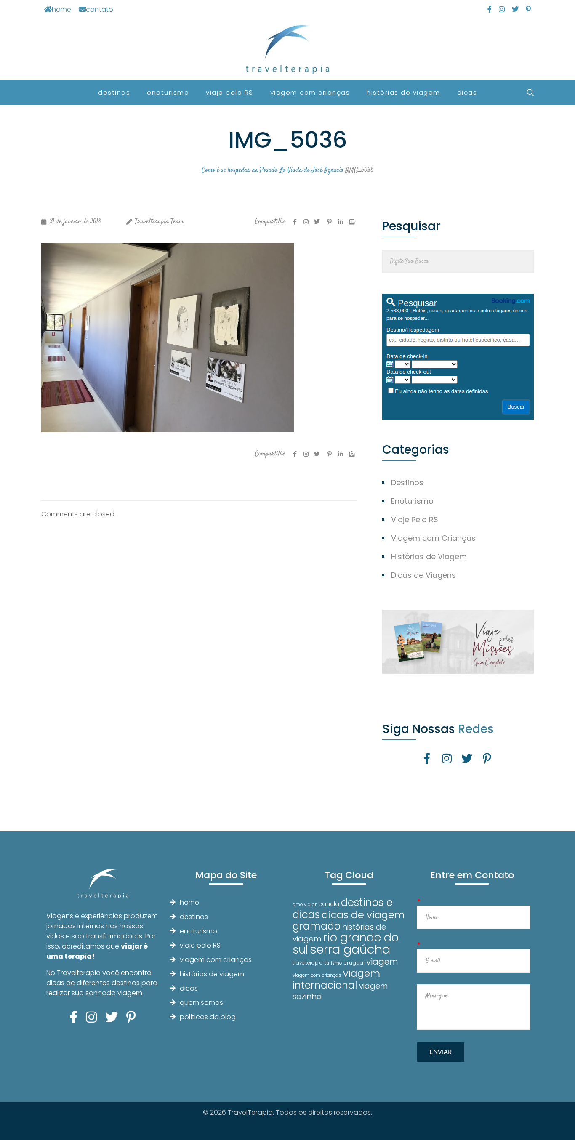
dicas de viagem (363, 915)
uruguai (354, 962)
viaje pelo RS (200, 945)
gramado (317, 926)
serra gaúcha (350, 949)
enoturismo (198, 931)
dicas (189, 988)
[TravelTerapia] (288, 49)
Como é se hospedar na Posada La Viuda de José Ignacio (272, 170)
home (61, 9)
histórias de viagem (212, 974)
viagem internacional (336, 979)
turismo (333, 963)
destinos (194, 917)
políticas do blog (208, 1017)
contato (99, 9)
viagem (382, 961)
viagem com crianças (216, 960)
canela (328, 904)
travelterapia (308, 962)
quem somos (201, 1002)
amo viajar (305, 904)
